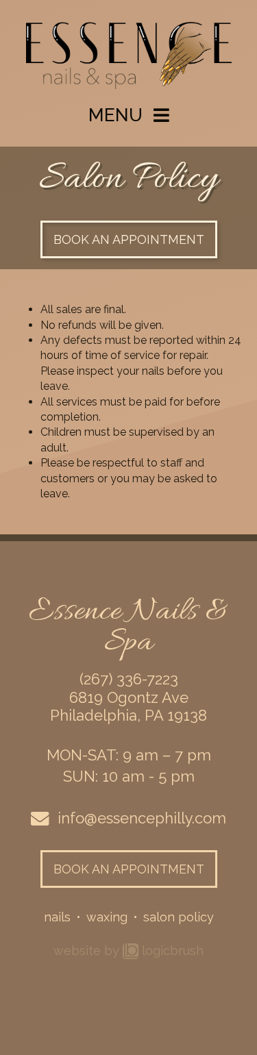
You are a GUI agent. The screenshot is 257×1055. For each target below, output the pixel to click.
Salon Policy (178, 917)
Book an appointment (128, 239)
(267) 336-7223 (128, 679)
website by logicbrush (128, 950)
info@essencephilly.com (142, 818)
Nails (57, 917)
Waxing (106, 917)
